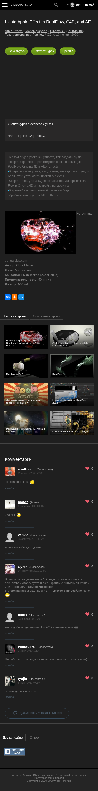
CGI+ (50, 34)
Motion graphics (36, 31)
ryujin (22, 679)
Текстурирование (17, 34)
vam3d (23, 535)
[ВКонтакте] (8, 297)
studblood (26, 469)
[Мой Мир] (21, 297)
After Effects (14, 31)
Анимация (75, 31)
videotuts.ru (21, 4)
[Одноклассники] (14, 297)
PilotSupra (26, 647)
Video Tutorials (62, 780)
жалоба (9, 488)
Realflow (38, 34)
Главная (16, 775)
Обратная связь (43, 775)
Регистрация (78, 775)
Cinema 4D (57, 31)
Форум (27, 775)
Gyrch (23, 567)
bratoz (23, 502)
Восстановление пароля (49, 777)
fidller (22, 615)
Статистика (62, 775)
